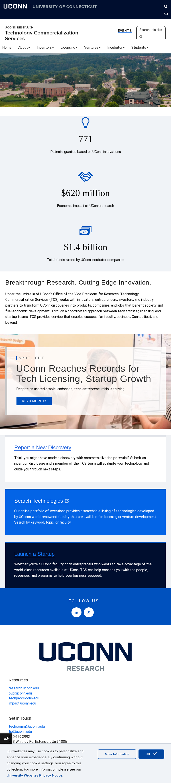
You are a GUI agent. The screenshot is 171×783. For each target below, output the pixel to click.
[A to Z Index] (165, 13)
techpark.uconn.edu (24, 698)
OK (148, 754)
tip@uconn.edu (20, 731)
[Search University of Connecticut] (165, 6)
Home (7, 47)
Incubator (114, 47)
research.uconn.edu (24, 688)
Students (138, 47)
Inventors (44, 47)
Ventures (91, 47)
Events (125, 30)
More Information (117, 754)
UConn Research (19, 27)
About (23, 47)
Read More (32, 401)
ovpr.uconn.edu (20, 693)
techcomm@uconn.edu (27, 726)
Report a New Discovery (42, 447)
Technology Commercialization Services (41, 36)
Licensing (68, 47)
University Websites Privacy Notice (34, 775)
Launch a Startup (34, 554)
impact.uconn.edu (22, 703)
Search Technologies (38, 501)
